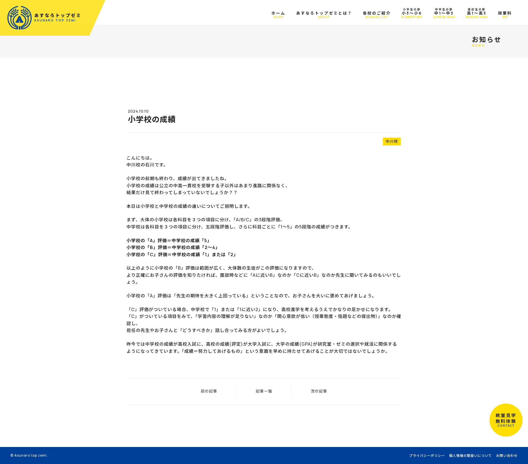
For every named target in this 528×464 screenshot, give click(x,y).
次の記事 (319, 391)
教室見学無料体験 (506, 420)
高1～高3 (477, 13)
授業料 (505, 14)
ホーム (278, 14)
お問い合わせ (507, 455)
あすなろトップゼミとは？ (324, 14)
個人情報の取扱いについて (470, 455)
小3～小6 (411, 13)
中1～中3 (444, 13)
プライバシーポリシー (427, 455)
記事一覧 (264, 391)
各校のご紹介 (377, 14)
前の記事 (209, 391)
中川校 (392, 141)
